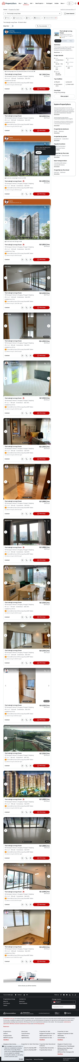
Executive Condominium (60, 112)
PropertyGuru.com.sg (8, 1018)
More (62, 3)
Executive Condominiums (21, 1023)
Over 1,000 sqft (65, 155)
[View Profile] (13, 32)
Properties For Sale (45, 1031)
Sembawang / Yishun (59, 148)
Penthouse (62, 172)
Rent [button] (25, 3)
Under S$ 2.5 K (57, 138)
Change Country (56, 999)
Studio (55, 131)
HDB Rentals (61, 1035)
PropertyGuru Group (9, 999)
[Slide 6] (25, 174)
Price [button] (71, 41)
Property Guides (7, 1035)
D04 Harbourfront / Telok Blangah (66, 1046)
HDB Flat (59, 111)
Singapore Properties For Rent (65, 1033)
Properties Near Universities (47, 1047)
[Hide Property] (45, 37)
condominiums (67, 1022)
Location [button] (64, 41)
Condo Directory (25, 1033)
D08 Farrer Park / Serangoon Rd (66, 1052)
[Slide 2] (24, 442)
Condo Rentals (61, 1037)
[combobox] (33, 13)
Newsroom (22, 1001)
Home (5, 9)
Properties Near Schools (46, 1050)
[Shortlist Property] (48, 37)
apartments (6, 1023)
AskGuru (5, 1033)
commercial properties (38, 1023)
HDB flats (12, 1023)
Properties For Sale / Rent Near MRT (30, 1045)
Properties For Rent (63, 1031)
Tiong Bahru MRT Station (60, 163)
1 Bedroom (61, 131)
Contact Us (22, 999)
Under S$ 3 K (65, 138)
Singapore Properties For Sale (47, 1033)
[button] (58, 52)
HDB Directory (25, 1035)
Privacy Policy (19, 1051)
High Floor (56, 172)
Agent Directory (25, 1037)
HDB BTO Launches (8, 1037)
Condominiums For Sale (46, 1037)
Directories (24, 1031)
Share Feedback (23, 1003)
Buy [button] (20, 3)
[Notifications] (75, 3)
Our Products (6, 1003)
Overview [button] (57, 41)
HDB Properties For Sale (46, 1035)
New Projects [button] (39, 3)
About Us (5, 1001)
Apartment (71, 111)
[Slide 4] (24, 497)
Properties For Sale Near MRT (28, 1047)
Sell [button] (31, 3)
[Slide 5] (24, 174)
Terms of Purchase (38, 1059)
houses (29, 1023)
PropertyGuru (7, 1031)
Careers (5, 1005)
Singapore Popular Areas (65, 1044)
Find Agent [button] (49, 3)
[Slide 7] (27, 174)
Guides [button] (57, 3)
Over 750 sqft (57, 155)
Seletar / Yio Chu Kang (59, 146)
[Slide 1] (23, 442)
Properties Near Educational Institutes (47, 1045)
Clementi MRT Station (59, 164)
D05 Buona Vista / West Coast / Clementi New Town (65, 1049)
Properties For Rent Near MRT (28, 1050)
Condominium (64, 111)
